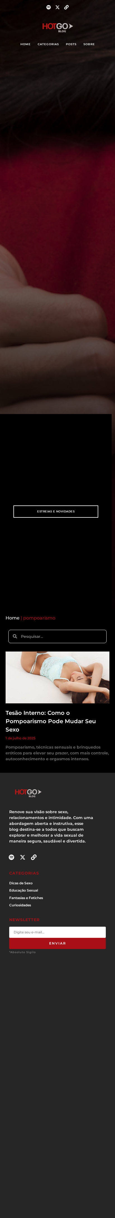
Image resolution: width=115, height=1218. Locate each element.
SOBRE (89, 44)
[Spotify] (48, 7)
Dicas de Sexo (21, 883)
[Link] (66, 7)
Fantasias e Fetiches (26, 898)
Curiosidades (20, 905)
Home (13, 618)
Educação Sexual (23, 890)
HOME (25, 44)
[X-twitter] (57, 7)
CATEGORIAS (48, 44)
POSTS (71, 44)
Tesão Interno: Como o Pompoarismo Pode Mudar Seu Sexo (51, 721)
